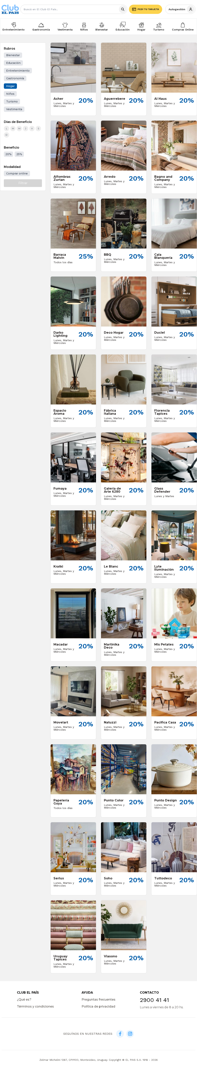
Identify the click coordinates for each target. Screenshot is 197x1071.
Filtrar (23, 183)
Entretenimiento (14, 29)
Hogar (141, 29)
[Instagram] (130, 1034)
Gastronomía (41, 29)
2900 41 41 (154, 1000)
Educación (123, 29)
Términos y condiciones (35, 1006)
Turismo (158, 29)
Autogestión (177, 9)
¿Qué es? (24, 999)
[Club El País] (10, 9)
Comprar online (17, 173)
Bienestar (101, 29)
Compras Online (183, 29)
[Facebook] (120, 1034)
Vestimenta (65, 29)
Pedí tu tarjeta (148, 9)
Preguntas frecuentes (98, 999)
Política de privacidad (98, 1006)
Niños (84, 29)
